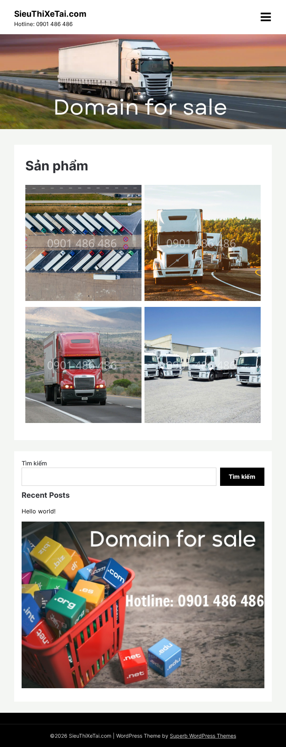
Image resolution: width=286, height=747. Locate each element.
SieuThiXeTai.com (50, 14)
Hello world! (38, 511)
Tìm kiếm (34, 463)
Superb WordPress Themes (203, 735)
